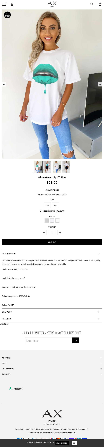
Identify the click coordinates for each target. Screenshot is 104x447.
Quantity (52, 227)
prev (4, 84)
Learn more (61, 443)
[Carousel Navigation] (52, 84)
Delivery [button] (7, 312)
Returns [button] (7, 318)
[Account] (12, 4)
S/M (47, 205)
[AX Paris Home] (52, 4)
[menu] (4, 5)
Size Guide (60, 211)
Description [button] (9, 253)
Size (52, 199)
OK (74, 443)
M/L (55, 205)
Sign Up (75, 340)
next (100, 84)
